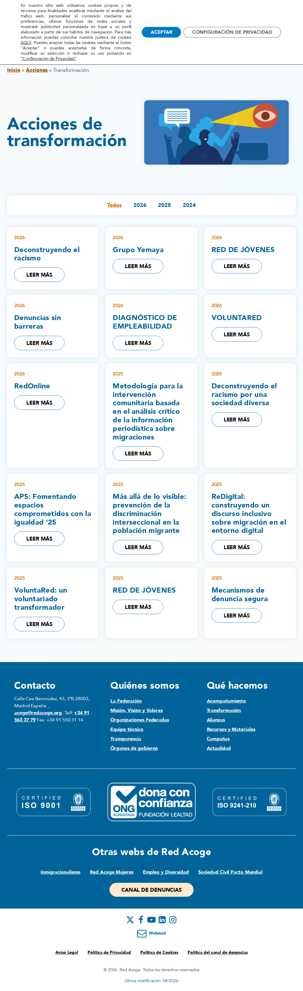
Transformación (224, 710)
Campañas (218, 739)
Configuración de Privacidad (232, 32)
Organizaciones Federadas (139, 720)
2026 (139, 205)
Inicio (13, 70)
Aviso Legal (66, 952)
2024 (189, 205)
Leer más (39, 275)
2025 (164, 205)
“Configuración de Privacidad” (49, 58)
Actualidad (219, 748)
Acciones (37, 70)
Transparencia (125, 739)
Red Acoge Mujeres (111, 872)
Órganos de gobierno (134, 748)
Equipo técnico (127, 729)
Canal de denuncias (151, 890)
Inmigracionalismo (60, 872)
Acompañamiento (226, 701)
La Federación (126, 701)
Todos (114, 205)
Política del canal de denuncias (218, 952)
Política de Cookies (159, 952)
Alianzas (216, 720)
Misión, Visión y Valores (136, 710)
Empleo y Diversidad (166, 872)
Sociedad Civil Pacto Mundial (230, 872)
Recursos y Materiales (231, 729)
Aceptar (161, 32)
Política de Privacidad (109, 952)
